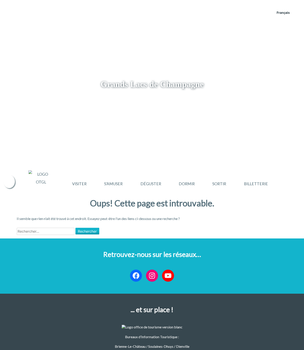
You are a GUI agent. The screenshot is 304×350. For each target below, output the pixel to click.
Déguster (150, 183)
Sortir (219, 183)
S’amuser (113, 183)
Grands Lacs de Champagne (152, 84)
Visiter (79, 183)
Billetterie (256, 183)
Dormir (187, 183)
